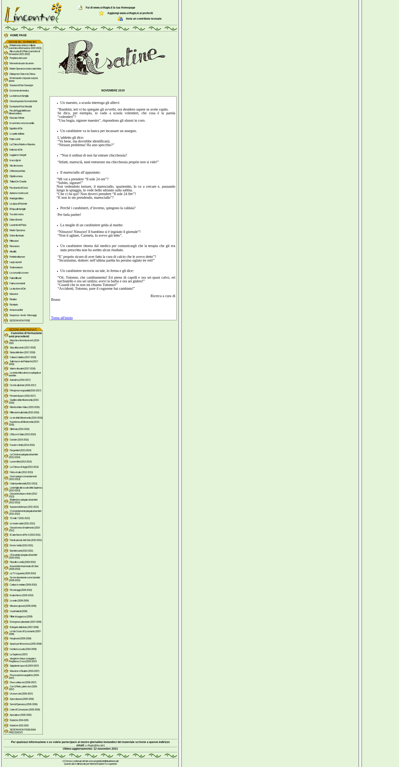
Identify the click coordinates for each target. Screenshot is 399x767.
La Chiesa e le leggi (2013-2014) (24, 466)
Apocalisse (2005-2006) (20, 714)
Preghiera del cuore (18, 58)
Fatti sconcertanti (17, 283)
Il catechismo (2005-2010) (21, 595)
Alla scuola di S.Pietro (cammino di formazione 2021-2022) (24, 52)
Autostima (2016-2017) (20, 379)
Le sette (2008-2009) (19, 600)
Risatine (13, 299)
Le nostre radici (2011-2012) (22, 523)
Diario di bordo (15, 219)
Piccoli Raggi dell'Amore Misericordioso (19, 112)
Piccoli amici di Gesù (18, 187)
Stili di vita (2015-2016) (19, 429)
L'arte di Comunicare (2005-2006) (25, 709)
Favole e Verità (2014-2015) (22, 445)
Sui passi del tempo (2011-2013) (24, 506)
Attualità (12, 251)
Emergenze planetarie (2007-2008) (25, 621)
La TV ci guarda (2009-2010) (23, 573)
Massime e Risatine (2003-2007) (24, 671)
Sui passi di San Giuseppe (21, 85)
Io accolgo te (15, 160)
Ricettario (13, 304)
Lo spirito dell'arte (16, 133)
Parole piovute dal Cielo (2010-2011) (26, 540)
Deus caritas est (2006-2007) (23, 682)
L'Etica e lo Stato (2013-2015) (23, 434)
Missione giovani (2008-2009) (23, 605)
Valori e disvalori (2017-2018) (22, 368)
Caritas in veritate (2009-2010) (23, 584)
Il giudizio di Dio (15, 128)
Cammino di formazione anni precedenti (25, 335)
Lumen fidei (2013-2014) (21, 461)
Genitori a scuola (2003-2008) (23, 649)
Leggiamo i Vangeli (17, 155)
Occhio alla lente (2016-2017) (23, 385)
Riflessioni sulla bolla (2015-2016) (24, 412)
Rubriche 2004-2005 (19, 720)
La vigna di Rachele (18, 203)
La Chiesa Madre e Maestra (22, 144)
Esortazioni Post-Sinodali (20, 106)
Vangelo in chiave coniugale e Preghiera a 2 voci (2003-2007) (23, 660)
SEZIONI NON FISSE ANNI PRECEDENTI (22, 731)
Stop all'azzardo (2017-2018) (23, 347)
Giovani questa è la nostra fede (23, 101)
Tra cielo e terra (16, 214)
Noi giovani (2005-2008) (20, 638)
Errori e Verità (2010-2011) (21, 545)
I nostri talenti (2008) (18, 611)
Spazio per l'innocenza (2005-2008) (26, 643)
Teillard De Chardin (17, 181)
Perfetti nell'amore (17, 256)
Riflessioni (13, 240)
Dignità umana (15, 176)
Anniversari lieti (15, 309)
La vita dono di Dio (17, 288)
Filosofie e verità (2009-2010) (23, 562)
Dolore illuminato (16, 235)
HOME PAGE (18, 35)
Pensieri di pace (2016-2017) (23, 395)
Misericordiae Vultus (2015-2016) (24, 407)
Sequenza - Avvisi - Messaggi (22, 315)
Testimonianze (16, 267)
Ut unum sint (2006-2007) (21, 693)
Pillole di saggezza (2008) (21, 616)
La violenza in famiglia (18, 95)
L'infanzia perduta (17, 170)
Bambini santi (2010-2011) (21, 550)
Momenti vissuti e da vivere (21, 63)
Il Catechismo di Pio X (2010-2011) (25, 534)
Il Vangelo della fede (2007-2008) (24, 627)
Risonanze (14, 246)
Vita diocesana (16, 165)
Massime (13, 294)
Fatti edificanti (15, 278)
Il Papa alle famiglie (17, 209)
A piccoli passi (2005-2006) (22, 699)
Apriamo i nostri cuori (18, 193)
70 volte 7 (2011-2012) (20, 518)
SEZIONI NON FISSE (19, 320)
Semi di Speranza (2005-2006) (23, 704)
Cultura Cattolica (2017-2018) (23, 357)
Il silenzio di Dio (15, 149)
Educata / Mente (16, 117)
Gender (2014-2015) (19, 439)
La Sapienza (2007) (18, 654)
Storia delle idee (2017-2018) (22, 352)
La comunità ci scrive (18, 272)
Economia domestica (19, 90)
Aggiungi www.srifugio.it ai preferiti (130, 13)
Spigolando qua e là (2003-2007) (24, 665)
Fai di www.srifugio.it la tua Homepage (110, 7)
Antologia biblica (16, 198)
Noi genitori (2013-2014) (20, 450)
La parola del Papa (17, 224)
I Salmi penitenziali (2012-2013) (23, 483)
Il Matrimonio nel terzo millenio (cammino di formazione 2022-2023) (25, 46)
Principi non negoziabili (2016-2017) (25, 390)
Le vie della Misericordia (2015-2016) (26, 417)
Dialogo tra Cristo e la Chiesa (22, 73)
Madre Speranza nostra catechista (25, 68)
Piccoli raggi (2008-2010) (21, 590)
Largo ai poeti (15, 262)
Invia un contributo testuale (144, 18)
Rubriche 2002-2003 (19, 725)
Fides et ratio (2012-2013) (21, 472)
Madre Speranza (17, 230)
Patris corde (14, 139)
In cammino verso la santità (21, 123)
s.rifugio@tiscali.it (95, 745)
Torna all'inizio (62, 318)
